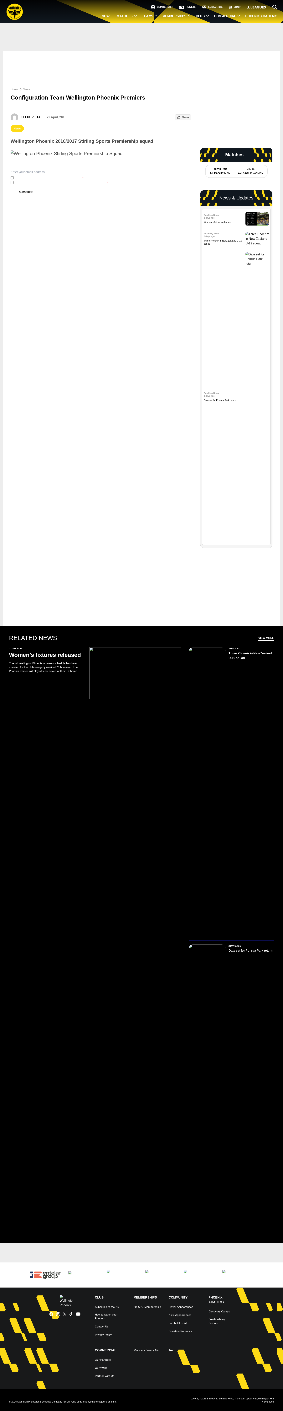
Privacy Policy (40, 177)
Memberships (174, 16)
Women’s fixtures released (217, 222)
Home (14, 89)
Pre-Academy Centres (216, 1321)
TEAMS (147, 16)
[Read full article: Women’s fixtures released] (257, 219)
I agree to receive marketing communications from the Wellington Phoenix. (61, 182)
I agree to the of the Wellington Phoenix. (49, 177)
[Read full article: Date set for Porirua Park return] (257, 397)
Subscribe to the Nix (107, 1306)
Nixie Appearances (180, 1314)
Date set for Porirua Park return (220, 400)
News (26, 89)
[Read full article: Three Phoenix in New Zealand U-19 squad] (257, 239)
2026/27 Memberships (147, 1306)
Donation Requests (180, 1331)
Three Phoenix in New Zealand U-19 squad (250, 656)
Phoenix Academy (261, 16)
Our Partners (103, 1359)
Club (200, 16)
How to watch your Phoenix (106, 1316)
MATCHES (125, 16)
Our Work (101, 1367)
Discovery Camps (219, 1311)
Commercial (225, 16)
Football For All (178, 1323)
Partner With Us (104, 1375)
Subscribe (26, 192)
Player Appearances (181, 1306)
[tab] (219, 171)
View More (266, 638)
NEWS (106, 16)
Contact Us (101, 1326)
